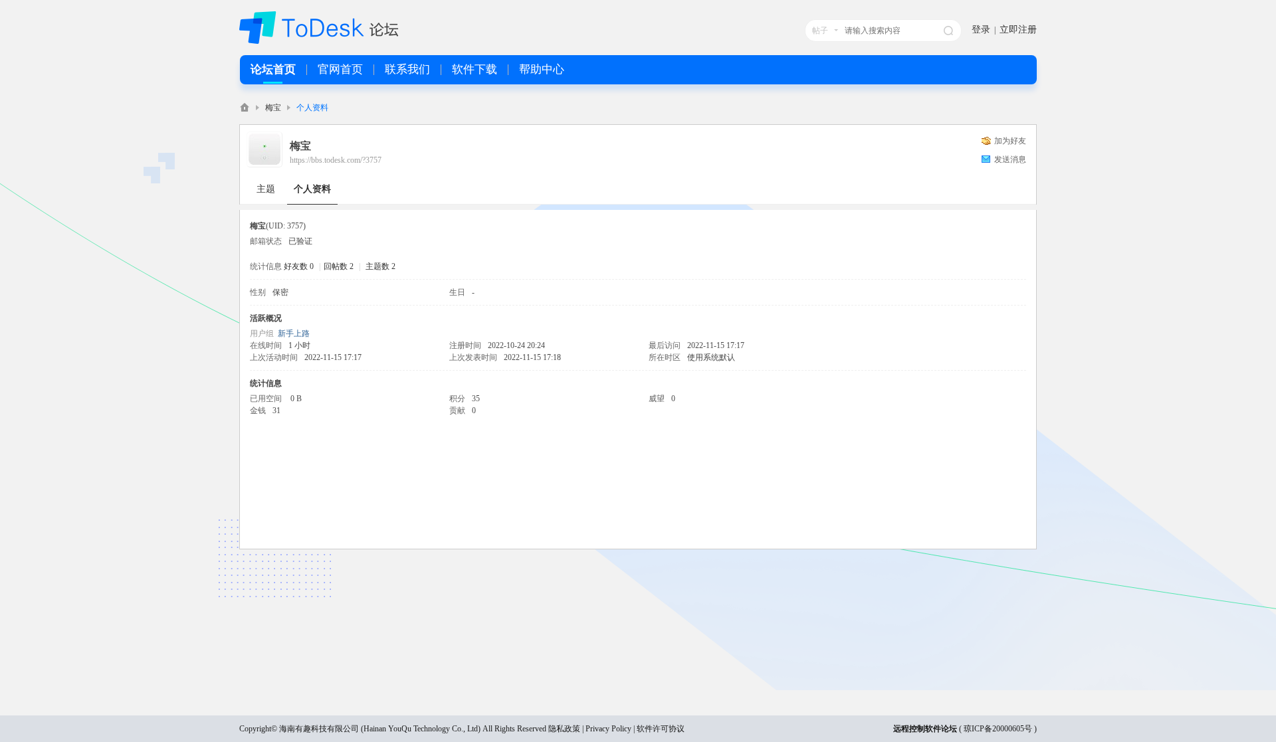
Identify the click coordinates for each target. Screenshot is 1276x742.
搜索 (948, 30)
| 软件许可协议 (658, 728)
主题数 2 (380, 266)
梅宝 (273, 107)
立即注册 (1018, 30)
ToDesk (244, 107)
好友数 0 (299, 266)
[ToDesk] (319, 41)
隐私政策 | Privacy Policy (589, 728)
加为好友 (1010, 140)
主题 (266, 189)
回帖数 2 (339, 266)
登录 (981, 30)
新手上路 (294, 333)
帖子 (820, 30)
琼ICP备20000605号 (998, 728)
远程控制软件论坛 (925, 728)
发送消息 (1010, 159)
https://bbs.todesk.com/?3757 (335, 160)
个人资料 (312, 189)
